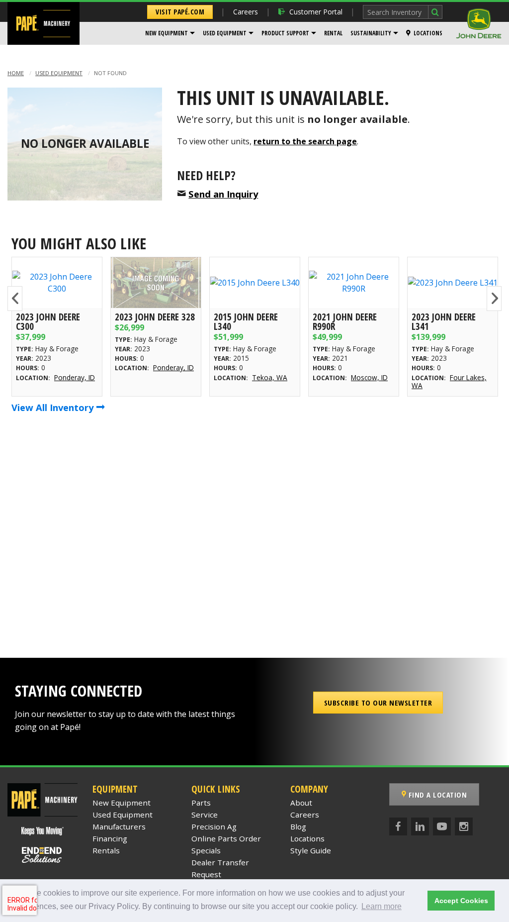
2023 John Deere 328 (155, 316)
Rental (333, 33)
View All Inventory (53, 407)
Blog (298, 826)
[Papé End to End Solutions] (42, 855)
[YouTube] (442, 826)
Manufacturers (119, 826)
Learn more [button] (381, 906)
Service (204, 815)
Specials (206, 850)
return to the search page (305, 141)
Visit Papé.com (180, 11)
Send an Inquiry (223, 194)
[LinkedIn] (420, 826)
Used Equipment (225, 33)
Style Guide (310, 850)
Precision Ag (214, 826)
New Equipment (166, 33)
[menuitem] (170, 33)
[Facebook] (398, 826)
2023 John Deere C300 (48, 321)
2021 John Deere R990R (345, 321)
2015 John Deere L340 (246, 321)
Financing (109, 838)
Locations (428, 33)
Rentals (106, 850)
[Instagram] (464, 826)
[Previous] (14, 298)
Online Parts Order (226, 838)
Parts (201, 803)
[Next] (494, 298)
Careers (245, 11)
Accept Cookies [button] (461, 901)
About (301, 803)
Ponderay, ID (74, 377)
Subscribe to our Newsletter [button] (378, 703)
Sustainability (370, 33)
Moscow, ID (369, 377)
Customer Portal (315, 11)
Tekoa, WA (269, 377)
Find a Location (436, 795)
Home (15, 73)
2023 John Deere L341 (444, 321)
